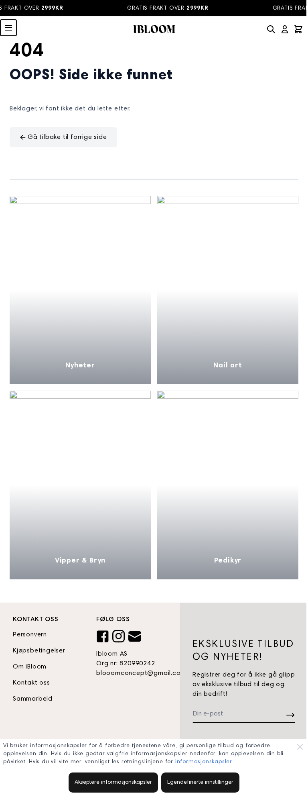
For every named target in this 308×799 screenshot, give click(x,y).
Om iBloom (30, 667)
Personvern (30, 635)
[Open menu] (8, 28)
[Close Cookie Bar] (300, 747)
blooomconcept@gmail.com (131, 673)
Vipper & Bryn (80, 561)
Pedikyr (228, 561)
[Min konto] (285, 29)
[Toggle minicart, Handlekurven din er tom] (298, 29)
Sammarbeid (33, 699)
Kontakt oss (31, 683)
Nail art (227, 365)
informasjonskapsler (203, 762)
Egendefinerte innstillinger (200, 782)
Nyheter (80, 365)
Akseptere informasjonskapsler (113, 782)
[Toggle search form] (271, 29)
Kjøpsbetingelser (39, 651)
